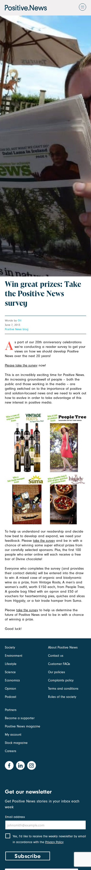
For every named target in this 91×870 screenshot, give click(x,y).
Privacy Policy (54, 842)
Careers (10, 751)
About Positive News (63, 647)
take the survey (26, 365)
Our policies (56, 672)
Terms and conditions (63, 689)
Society (10, 647)
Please (10, 365)
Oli (19, 320)
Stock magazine (16, 743)
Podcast (10, 697)
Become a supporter (19, 718)
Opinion (10, 689)
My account (13, 735)
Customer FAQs (59, 664)
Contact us (55, 656)
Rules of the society (62, 697)
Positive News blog (16, 329)
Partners (11, 710)
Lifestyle (11, 664)
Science (10, 672)
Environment (13, 656)
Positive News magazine (22, 726)
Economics (12, 680)
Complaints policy (61, 680)
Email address (15, 817)
